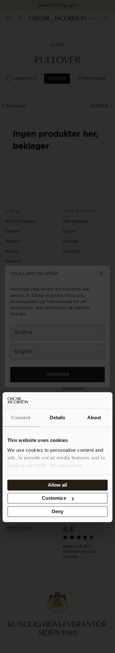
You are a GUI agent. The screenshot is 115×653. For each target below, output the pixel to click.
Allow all (57, 485)
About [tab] (94, 417)
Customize (54, 498)
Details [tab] (57, 417)
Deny (57, 511)
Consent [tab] (20, 417)
